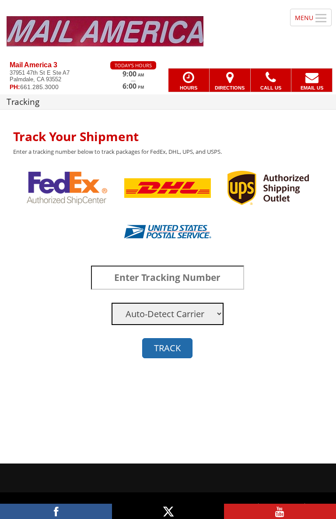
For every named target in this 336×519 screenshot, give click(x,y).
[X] (168, 511)
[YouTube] (280, 511)
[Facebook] (56, 511)
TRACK (167, 348)
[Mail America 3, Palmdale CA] (168, 30)
